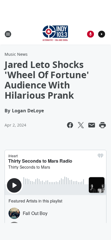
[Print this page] (102, 125)
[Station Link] (55, 34)
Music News (16, 54)
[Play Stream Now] (101, 34)
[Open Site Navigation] (8, 34)
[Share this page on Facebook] (70, 125)
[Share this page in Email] (92, 125)
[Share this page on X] (81, 125)
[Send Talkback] (90, 34)
